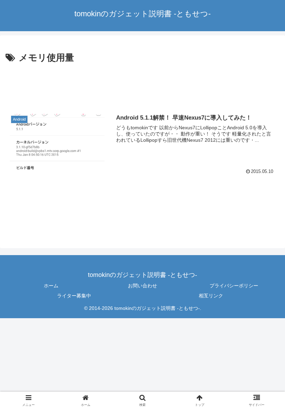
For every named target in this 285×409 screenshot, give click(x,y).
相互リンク (211, 295)
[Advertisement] (142, 84)
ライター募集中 (74, 295)
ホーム (51, 285)
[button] (60, 142)
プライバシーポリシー (234, 285)
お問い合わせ (142, 285)
